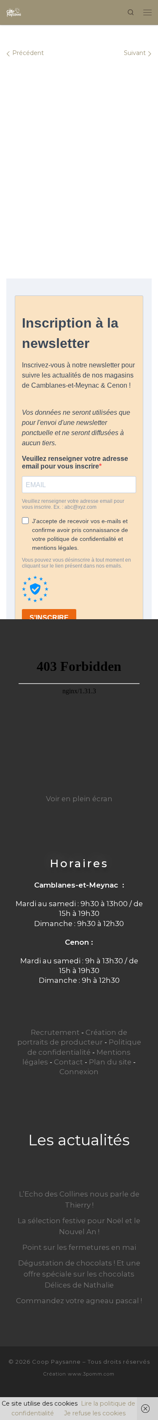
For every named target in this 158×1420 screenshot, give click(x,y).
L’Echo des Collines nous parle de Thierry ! (79, 1199)
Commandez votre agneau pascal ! (79, 1300)
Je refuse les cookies (95, 1413)
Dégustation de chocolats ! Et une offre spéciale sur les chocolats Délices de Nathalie (79, 1274)
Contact (68, 1062)
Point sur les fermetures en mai (79, 1247)
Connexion (79, 1071)
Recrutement (55, 1032)
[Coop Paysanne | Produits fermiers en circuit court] (13, 11)
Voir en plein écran (79, 798)
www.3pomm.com (91, 1374)
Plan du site (110, 1062)
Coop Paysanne (56, 1361)
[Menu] (147, 12)
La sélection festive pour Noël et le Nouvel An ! (79, 1226)
